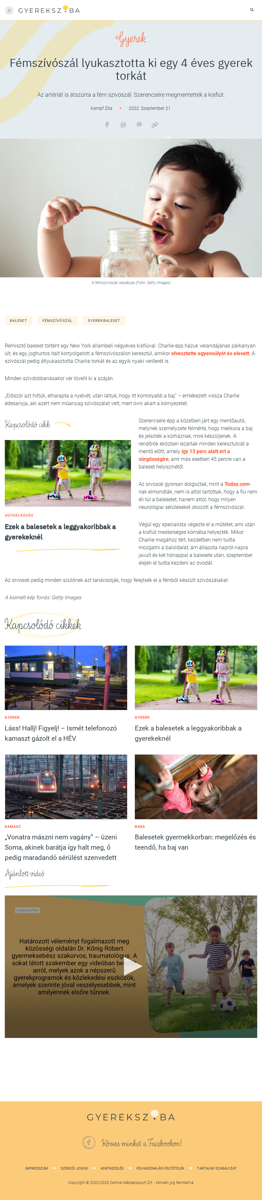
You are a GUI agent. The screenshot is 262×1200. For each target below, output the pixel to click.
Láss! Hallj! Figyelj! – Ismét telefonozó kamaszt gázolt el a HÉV (61, 733)
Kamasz (13, 827)
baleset (18, 321)
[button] (131, 966)
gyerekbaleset (104, 321)
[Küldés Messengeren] (123, 124)
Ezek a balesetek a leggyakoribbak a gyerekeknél (188, 733)
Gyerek (131, 38)
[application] (131, 966)
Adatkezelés (112, 1168)
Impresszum (36, 1168)
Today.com (237, 484)
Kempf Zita (102, 108)
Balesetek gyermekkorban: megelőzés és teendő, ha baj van (195, 842)
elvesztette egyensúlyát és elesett (210, 353)
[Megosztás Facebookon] (107, 124)
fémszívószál (57, 321)
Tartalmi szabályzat (217, 1168)
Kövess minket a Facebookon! (142, 1144)
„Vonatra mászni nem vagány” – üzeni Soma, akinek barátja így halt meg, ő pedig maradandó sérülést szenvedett (61, 847)
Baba (140, 827)
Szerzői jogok (74, 1168)
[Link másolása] (155, 124)
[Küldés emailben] (139, 124)
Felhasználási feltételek (160, 1168)
